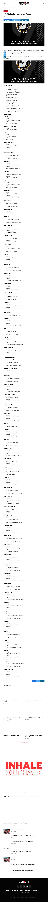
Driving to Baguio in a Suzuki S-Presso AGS (33, 700)
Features (16, 890)
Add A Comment (24, 742)
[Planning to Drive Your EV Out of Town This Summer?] (13, 693)
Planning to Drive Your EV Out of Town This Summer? (12, 701)
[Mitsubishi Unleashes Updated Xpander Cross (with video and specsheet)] (13, 710)
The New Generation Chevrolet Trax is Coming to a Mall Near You (22, 841)
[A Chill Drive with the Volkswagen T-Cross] (13, 728)
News (11, 890)
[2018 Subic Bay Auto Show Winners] (24, 45)
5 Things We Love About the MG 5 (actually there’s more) (33, 736)
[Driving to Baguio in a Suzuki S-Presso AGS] (34, 693)
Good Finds (27, 892)
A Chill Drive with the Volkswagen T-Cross (12, 735)
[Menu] (5, 3)
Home (5, 7)
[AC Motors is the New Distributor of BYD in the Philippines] (24, 810)
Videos (21, 892)
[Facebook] (5, 52)
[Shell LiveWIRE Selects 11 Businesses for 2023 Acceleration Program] (7, 837)
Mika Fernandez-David (8, 824)
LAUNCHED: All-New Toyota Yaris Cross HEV (18, 829)
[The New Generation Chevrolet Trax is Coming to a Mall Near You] (7, 843)
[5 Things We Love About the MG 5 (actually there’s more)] (34, 728)
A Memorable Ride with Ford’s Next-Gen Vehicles (34, 717)
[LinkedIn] (5, 57)
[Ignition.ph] (24, 3)
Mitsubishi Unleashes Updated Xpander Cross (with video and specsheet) (13, 718)
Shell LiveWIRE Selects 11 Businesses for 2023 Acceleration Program (23, 835)
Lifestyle (40, 890)
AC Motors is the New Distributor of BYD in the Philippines (16, 823)
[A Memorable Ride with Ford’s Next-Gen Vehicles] (34, 710)
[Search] (43, 3)
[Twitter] (5, 55)
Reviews (21, 890)
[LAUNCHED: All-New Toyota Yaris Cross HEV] (7, 831)
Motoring (27, 890)
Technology (34, 890)
